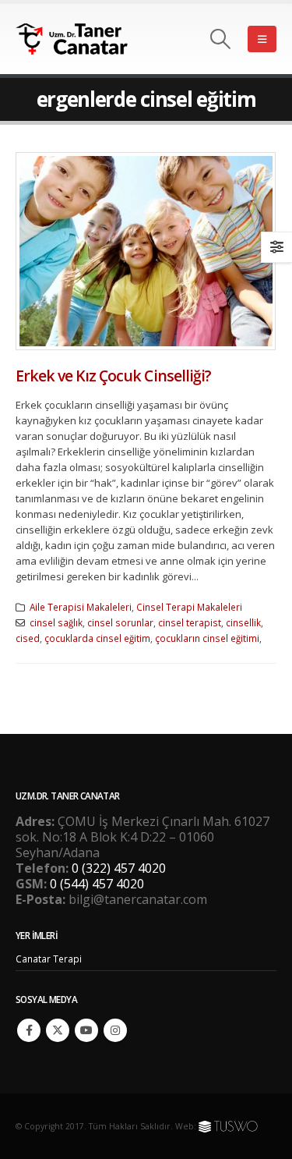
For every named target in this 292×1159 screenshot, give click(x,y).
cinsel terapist (189, 622)
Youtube (86, 1030)
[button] (221, 39)
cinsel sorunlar (120, 622)
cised (28, 638)
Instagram (115, 1030)
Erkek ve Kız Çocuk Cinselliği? (113, 375)
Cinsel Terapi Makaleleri (189, 607)
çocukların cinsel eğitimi (207, 638)
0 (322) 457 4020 (119, 868)
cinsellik (243, 622)
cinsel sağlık (56, 622)
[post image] (146, 251)
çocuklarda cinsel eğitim (97, 638)
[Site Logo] (82, 39)
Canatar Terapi (49, 958)
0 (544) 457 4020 (97, 883)
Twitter (57, 1030)
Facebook (28, 1030)
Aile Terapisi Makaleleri (81, 607)
